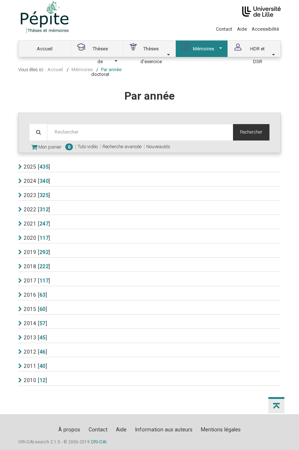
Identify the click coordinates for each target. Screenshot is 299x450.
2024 (30, 181)
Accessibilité (265, 29)
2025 (30, 166)
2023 (30, 195)
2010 (30, 380)
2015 (30, 309)
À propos (69, 429)
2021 (30, 223)
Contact (224, 29)
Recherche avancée (121, 146)
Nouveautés (158, 146)
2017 (30, 280)
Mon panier (53, 147)
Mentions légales (221, 429)
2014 (30, 323)
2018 (30, 266)
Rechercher (251, 132)
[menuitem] (45, 49)
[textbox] (140, 132)
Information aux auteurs (164, 429)
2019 (30, 252)
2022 (30, 209)
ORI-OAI (98, 442)
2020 (30, 238)
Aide (242, 29)
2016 (30, 294)
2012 (30, 351)
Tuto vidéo (88, 146)
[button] (276, 405)
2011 (30, 366)
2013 (30, 337)
